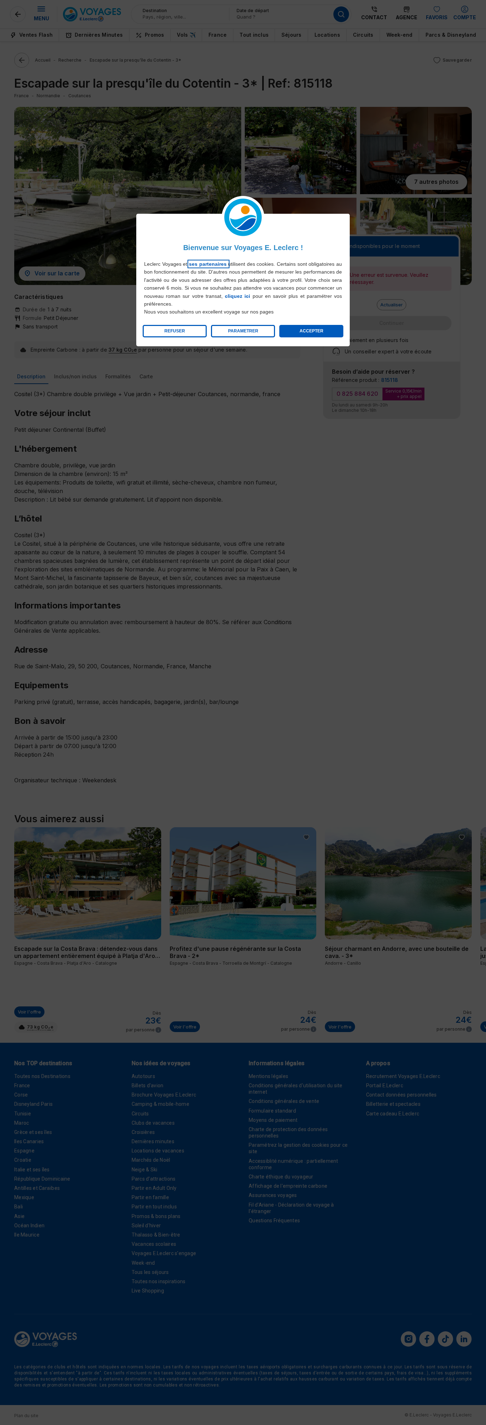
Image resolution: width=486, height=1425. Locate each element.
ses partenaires (208, 264)
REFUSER (174, 330)
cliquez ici (237, 296)
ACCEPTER (311, 330)
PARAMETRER (243, 330)
